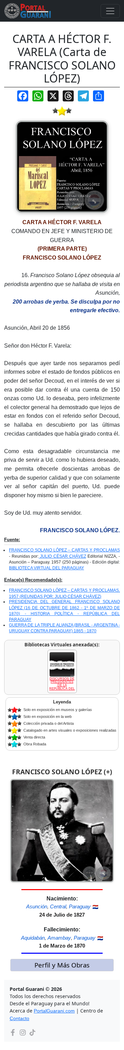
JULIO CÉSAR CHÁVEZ (62, 556)
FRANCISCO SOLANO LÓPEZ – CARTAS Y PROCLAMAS (64, 550)
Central (58, 906)
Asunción (36, 906)
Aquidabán (33, 938)
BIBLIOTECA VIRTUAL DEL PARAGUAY (46, 568)
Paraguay (80, 906)
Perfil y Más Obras (62, 965)
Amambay (59, 938)
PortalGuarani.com (54, 1011)
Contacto (19, 1018)
